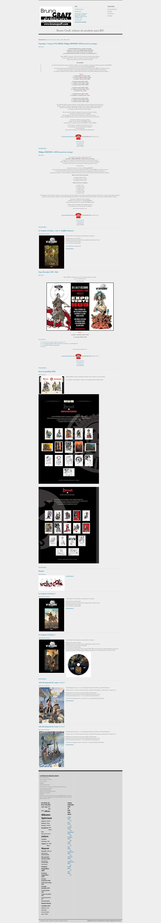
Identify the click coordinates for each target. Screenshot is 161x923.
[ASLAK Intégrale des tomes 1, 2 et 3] (51, 705)
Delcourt (43, 825)
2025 (42, 275)
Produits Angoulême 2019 (45, 875)
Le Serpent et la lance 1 (47, 634)
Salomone (43, 908)
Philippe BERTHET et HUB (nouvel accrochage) (56, 152)
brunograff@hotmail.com (68, 136)
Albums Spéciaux (112, 9)
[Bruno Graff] (56, 16)
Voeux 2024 (78, 11)
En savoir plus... (43, 148)
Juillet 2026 (69, 818)
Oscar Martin (44, 864)
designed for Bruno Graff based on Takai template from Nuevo (104, 920)
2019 (42, 807)
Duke (49, 827)
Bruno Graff (48, 39)
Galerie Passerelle (80, 141)
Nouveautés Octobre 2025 (44, 861)
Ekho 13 (44, 346)
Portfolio (43, 374)
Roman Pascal (46, 903)
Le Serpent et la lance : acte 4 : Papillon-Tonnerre (56, 230)
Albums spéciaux (45, 234)
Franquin (43, 839)
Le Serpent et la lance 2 (47, 593)
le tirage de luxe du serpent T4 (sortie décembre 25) (53, 342)
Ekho (42, 831)
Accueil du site (79, 9)
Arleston (43, 821)
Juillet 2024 (69, 867)
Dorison (48, 825)
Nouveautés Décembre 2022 (45, 854)
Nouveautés (78, 20)
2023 (49, 808)
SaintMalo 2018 (45, 906)
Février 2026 (70, 828)
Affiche (47, 811)
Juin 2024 (69, 872)
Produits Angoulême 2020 (45, 879)
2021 (49, 806)
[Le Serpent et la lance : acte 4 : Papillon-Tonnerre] (51, 252)
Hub (48, 841)
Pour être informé (80, 22)
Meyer (48, 845)
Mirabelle (44, 851)
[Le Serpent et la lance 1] (51, 656)
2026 (42, 47)
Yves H (46, 914)
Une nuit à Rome (45, 912)
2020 (46, 807)
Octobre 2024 (70, 857)
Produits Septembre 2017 (46, 898)
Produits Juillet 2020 (45, 891)
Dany (48, 823)
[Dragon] (51, 583)
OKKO (55, 343)
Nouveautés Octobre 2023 (45, 858)
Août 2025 (69, 842)
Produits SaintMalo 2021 (46, 894)
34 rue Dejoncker (80, 143)
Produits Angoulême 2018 (45, 869)
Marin (50, 843)
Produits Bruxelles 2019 (45, 887)
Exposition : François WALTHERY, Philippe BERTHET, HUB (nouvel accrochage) (81, 15)
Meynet (45, 848)
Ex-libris (109, 11)
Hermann (44, 841)
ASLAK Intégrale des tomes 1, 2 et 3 (51, 682)
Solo (48, 908)
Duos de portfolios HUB (47, 371)
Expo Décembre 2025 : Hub (48, 272)
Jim (47, 843)
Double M (44, 828)
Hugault (43, 843)
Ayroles (48, 821)
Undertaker (44, 910)
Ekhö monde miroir (45, 833)
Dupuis (50, 829)
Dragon (41, 571)
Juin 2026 (69, 823)
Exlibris (44, 836)
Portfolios (110, 13)
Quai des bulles (45, 901)
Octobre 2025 (70, 838)
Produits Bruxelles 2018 (46, 883)
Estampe (109, 16)
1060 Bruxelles (80, 144)
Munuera (49, 851)
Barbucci (43, 823)
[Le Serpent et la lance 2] (51, 614)
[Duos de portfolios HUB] (51, 385)
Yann (42, 914)
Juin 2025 (69, 847)
